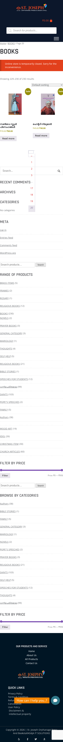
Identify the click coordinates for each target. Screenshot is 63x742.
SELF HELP (5, 356)
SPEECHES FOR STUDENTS (14, 379)
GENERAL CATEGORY (11, 333)
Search (40, 265)
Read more (8, 138)
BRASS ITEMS (7, 283)
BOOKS (11, 43)
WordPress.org (8, 252)
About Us (32, 655)
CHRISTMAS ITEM (9, 443)
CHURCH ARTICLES (10, 451)
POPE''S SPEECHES (9, 402)
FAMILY (4, 409)
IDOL (2, 436)
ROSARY (4, 298)
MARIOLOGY (6, 340)
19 (31, 201)
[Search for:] (31, 170)
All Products (31, 659)
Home (3, 43)
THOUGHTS (6, 348)
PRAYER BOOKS (8, 325)
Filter (5, 475)
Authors (4, 417)
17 (31, 188)
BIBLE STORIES (8, 371)
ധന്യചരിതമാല (8, 386)
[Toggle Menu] (56, 38)
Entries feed (6, 237)
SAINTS (4, 394)
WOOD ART (6, 428)
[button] (55, 700)
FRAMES (4, 290)
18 (31, 194)
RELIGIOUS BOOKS (10, 305)
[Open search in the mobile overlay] (31, 30)
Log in (3, 230)
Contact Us (31, 663)
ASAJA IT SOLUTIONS (39, 733)
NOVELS (4, 318)
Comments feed (8, 245)
